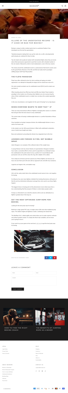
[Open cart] (65, 6)
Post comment (17, 289)
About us (38, 357)
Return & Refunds (39, 353)
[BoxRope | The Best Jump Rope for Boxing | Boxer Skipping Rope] (34, 241)
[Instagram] (39, 371)
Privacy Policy (5, 351)
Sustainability (38, 360)
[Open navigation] (3, 5)
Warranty (4, 378)
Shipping (37, 349)
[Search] (62, 6)
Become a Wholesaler (6, 367)
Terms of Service (5, 353)
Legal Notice (4, 349)
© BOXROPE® (7, 388)
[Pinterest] (42, 371)
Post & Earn (4, 380)
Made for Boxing (34, 1)
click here (38, 223)
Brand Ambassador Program (8, 369)
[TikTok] (45, 371)
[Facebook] (36, 371)
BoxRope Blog (5, 376)
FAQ (37, 355)
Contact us (38, 351)
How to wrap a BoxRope (7, 372)
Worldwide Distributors (7, 374)
